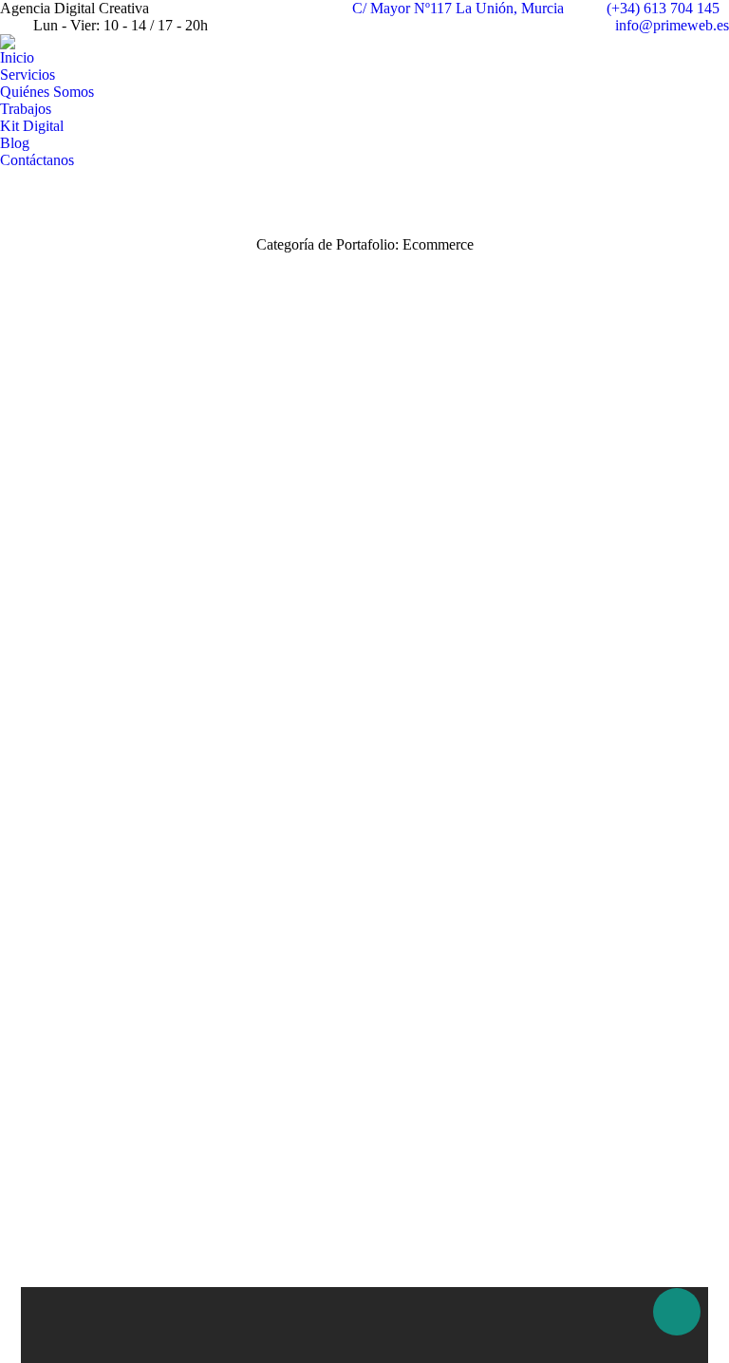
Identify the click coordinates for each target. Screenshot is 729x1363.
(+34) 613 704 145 (663, 8)
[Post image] (364, 512)
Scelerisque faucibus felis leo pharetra (364, 1058)
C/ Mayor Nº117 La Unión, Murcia (458, 8)
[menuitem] (17, 57)
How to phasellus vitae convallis (364, 655)
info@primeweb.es (672, 25)
